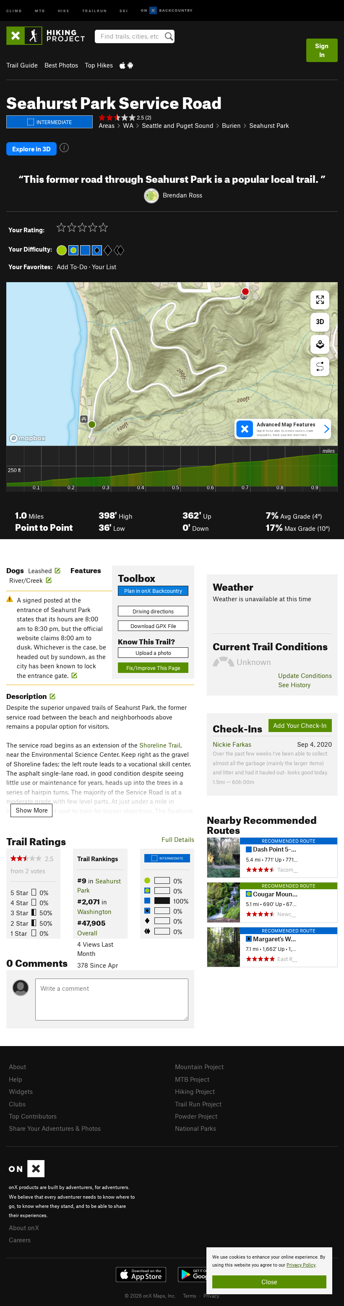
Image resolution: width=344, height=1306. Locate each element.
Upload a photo (153, 652)
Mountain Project (199, 1066)
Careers (20, 1240)
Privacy (211, 1295)
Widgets (21, 1091)
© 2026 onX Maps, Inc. (150, 1295)
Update (305, 675)
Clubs (17, 1104)
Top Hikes (99, 65)
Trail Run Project (198, 1104)
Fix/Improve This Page (153, 668)
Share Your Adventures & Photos (55, 1128)
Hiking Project (195, 1091)
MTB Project (192, 1079)
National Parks (195, 1128)
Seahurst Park (269, 125)
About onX (24, 1227)
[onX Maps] (26, 1175)
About (17, 1066)
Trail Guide (22, 65)
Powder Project (196, 1116)
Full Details (178, 839)
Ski (124, 10)
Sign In (321, 50)
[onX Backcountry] (167, 10)
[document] (269, 1270)
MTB (40, 10)
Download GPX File (153, 626)
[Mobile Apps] (126, 65)
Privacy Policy (301, 1265)
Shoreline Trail (159, 745)
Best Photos (61, 65)
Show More (32, 810)
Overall (87, 933)
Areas (107, 125)
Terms (189, 1295)
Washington (94, 911)
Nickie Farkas (232, 744)
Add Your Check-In (300, 725)
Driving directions (153, 611)
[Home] (49, 35)
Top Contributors (33, 1116)
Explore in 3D (31, 149)
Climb (14, 10)
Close (269, 1281)
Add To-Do (72, 266)
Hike (64, 10)
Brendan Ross (182, 195)
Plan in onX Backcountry (153, 590)
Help (15, 1079)
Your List (104, 266)
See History (294, 684)
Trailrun (94, 10)
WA (128, 125)
